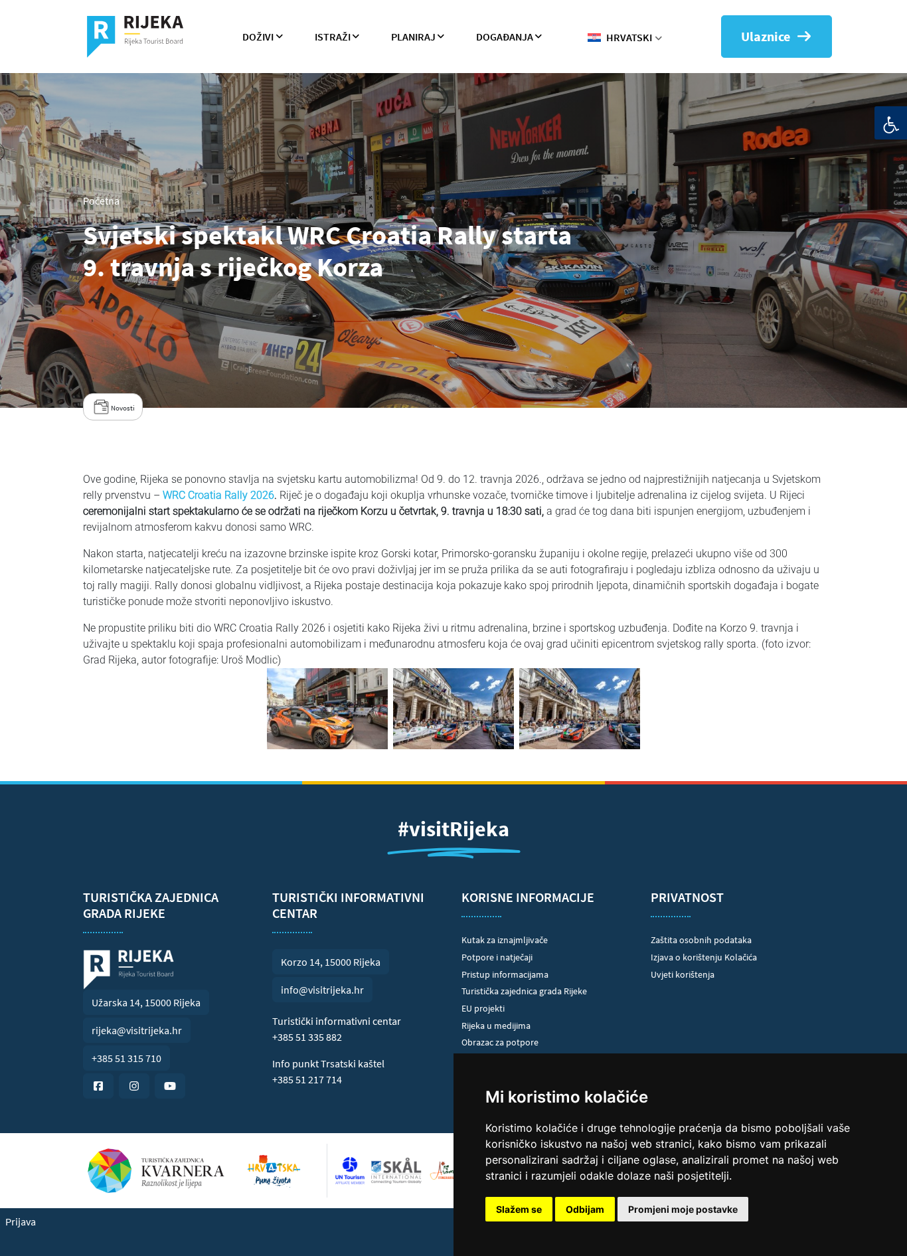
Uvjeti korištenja (682, 974)
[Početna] (140, 36)
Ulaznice (765, 36)
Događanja (504, 36)
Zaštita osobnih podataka (701, 940)
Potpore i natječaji (497, 957)
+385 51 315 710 (126, 1058)
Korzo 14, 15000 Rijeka (330, 961)
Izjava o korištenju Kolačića (704, 957)
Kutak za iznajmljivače (504, 940)
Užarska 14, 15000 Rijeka (146, 1002)
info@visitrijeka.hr (322, 989)
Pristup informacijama (504, 974)
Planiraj (413, 36)
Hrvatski (629, 37)
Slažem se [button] (519, 1209)
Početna (101, 200)
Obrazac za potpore (499, 1042)
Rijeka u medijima (496, 1026)
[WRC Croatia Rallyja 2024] (327, 708)
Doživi (258, 36)
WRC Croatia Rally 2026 (217, 495)
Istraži (333, 36)
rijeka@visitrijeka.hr (137, 1030)
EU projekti (483, 1008)
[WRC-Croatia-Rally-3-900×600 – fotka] (453, 708)
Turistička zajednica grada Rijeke (524, 991)
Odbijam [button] (585, 1209)
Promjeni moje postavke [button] (683, 1209)
